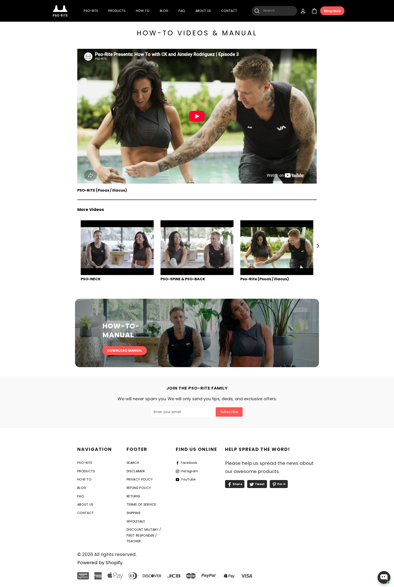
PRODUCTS (116, 10)
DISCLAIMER (136, 471)
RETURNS (133, 496)
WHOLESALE (136, 521)
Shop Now (332, 11)
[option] (117, 253)
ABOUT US (203, 10)
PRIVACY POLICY (140, 479)
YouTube (188, 479)
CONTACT (229, 10)
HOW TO (143, 10)
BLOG (164, 10)
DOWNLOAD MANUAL (124, 350)
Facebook (188, 462)
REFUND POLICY (139, 488)
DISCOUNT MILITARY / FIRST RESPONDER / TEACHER (144, 535)
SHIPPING (134, 513)
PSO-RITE (91, 10)
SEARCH (133, 462)
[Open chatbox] (384, 577)
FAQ (182, 10)
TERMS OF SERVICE (141, 504)
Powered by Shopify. (100, 562)
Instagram (189, 471)
